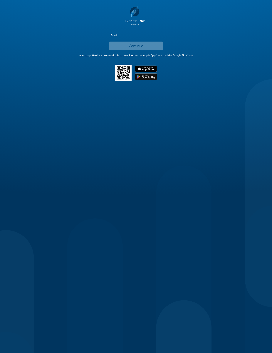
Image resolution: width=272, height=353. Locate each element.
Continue (136, 46)
